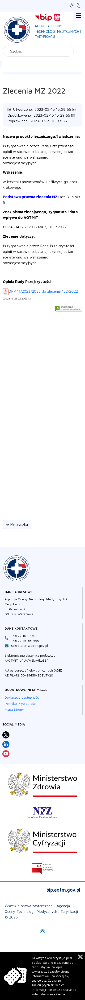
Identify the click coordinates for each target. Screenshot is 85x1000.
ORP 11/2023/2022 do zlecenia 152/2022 (43, 291)
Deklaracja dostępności (22, 697)
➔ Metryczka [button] (17, 524)
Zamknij (80, 957)
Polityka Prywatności (20, 703)
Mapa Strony (14, 709)
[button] (72, 5)
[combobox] (38, 51)
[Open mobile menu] (78, 16)
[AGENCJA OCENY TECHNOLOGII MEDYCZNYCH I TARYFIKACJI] (17, 29)
